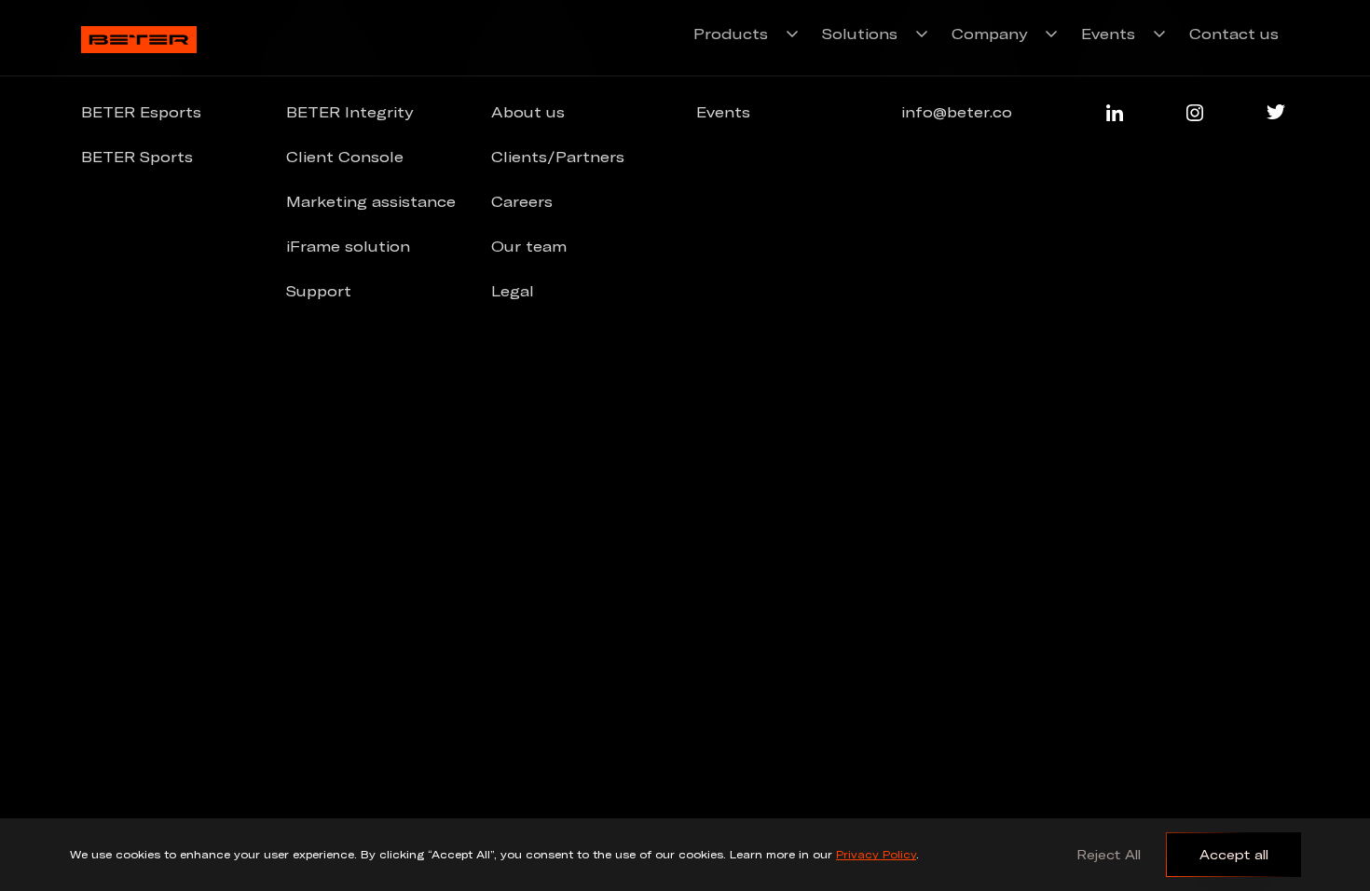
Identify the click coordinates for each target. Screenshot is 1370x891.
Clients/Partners (557, 156)
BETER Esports (141, 112)
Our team (529, 246)
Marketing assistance (371, 201)
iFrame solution (348, 246)
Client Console (345, 156)
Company (989, 33)
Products (730, 33)
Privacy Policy (876, 854)
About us (528, 112)
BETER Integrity (349, 112)
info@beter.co (956, 112)
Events (1108, 33)
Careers (522, 201)
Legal (512, 290)
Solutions (859, 33)
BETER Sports (137, 156)
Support (318, 290)
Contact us (1234, 33)
